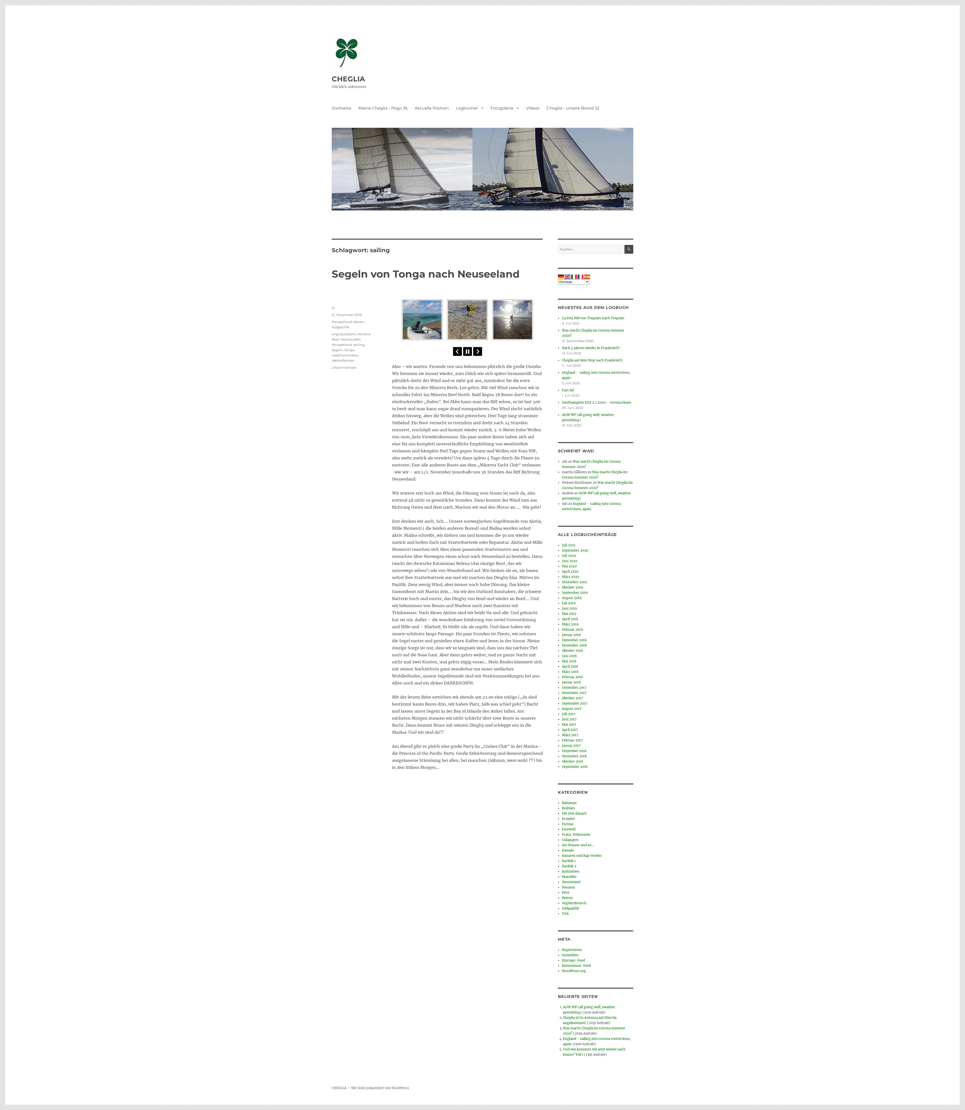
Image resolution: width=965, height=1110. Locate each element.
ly (333, 308)
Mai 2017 (569, 724)
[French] (580, 277)
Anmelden (570, 955)
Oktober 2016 (572, 761)
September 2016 (575, 767)
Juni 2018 (569, 656)
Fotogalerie (502, 108)
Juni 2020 (569, 561)
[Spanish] (587, 277)
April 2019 (570, 619)
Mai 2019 (569, 614)
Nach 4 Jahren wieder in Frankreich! (591, 348)
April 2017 (570, 730)
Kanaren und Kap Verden (582, 856)
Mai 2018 (569, 661)
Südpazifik (340, 327)
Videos (533, 108)
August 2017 (572, 709)
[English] (567, 277)
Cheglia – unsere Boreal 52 (573, 108)
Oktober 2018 (572, 651)
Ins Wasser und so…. (578, 845)
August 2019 (572, 598)
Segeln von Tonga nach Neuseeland (426, 274)
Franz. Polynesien (576, 834)
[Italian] (574, 277)
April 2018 (570, 666)
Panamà (568, 887)
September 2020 (575, 550)
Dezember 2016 (574, 751)
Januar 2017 (571, 746)
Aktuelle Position (432, 108)
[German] (561, 277)
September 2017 (575, 703)
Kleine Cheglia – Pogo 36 (383, 108)
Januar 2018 (571, 682)
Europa (567, 824)
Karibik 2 (569, 866)
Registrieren (572, 950)
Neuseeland (342, 322)
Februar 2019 (572, 629)
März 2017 (570, 735)
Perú (565, 892)
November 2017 (574, 693)
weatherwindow (345, 355)
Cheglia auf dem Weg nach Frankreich (592, 360)
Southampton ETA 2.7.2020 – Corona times (596, 402)
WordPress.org (574, 971)
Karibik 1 (569, 861)
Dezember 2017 (574, 687)
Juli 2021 (568, 545)
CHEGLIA (348, 79)
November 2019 (574, 582)
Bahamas (569, 803)
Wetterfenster (343, 360)
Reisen (358, 322)
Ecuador (568, 819)
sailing (358, 345)
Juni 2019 (569, 608)
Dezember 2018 (574, 640)
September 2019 (575, 593)
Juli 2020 (569, 556)
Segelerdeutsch (574, 903)
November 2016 (574, 756)
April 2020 (570, 571)
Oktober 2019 (572, 587)
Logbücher (467, 108)
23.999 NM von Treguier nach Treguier (593, 318)
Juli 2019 (569, 603)
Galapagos (570, 840)
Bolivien (568, 808)
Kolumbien (571, 871)
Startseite (341, 108)
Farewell (568, 829)
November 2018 (574, 645)
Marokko (569, 877)
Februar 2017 (572, 740)
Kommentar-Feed (576, 966)
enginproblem (344, 334)
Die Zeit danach (574, 813)
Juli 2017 (568, 714)
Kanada (568, 850)
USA (565, 914)
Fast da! (568, 390)
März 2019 (570, 624)
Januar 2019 (571, 635)
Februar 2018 (572, 677)
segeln (337, 350)
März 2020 (570, 577)
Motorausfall (351, 339)
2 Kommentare (344, 367)
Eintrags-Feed (573, 960)
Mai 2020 (569, 566)
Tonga (349, 350)
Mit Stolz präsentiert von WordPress (380, 1088)
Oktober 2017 (572, 698)
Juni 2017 (569, 719)
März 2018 (570, 672)
